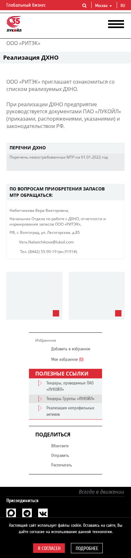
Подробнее (87, 548)
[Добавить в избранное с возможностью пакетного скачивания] (118, 166)
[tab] (65, 148)
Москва (101, 5)
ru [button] (123, 5)
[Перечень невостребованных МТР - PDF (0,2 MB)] (108, 166)
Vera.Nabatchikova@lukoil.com (46, 242)
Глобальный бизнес (26, 5)
